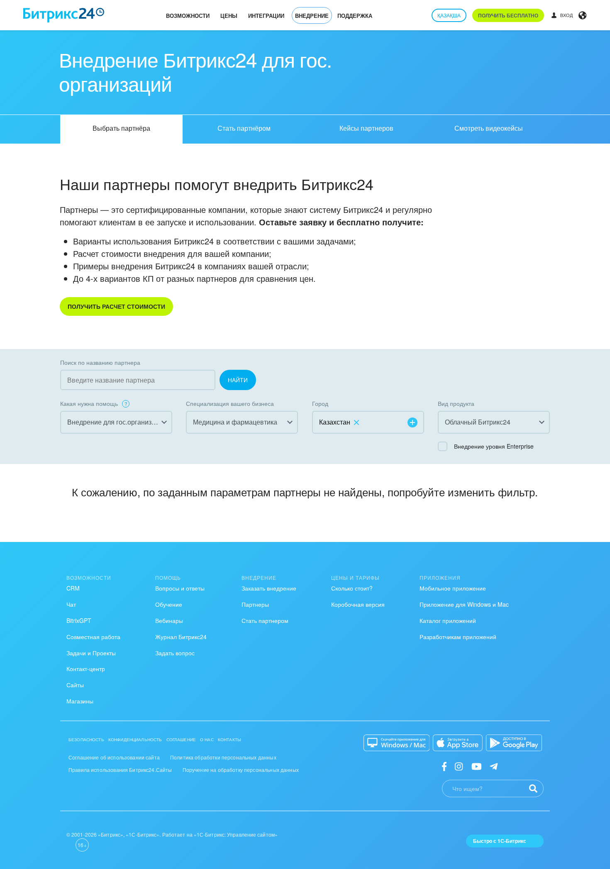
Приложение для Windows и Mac (464, 604)
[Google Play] (514, 743)
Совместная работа (93, 636)
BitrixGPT (78, 620)
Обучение (168, 604)
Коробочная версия (358, 604)
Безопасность (86, 739)
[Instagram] (459, 766)
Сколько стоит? (352, 588)
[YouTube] (476, 766)
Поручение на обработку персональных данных (241, 769)
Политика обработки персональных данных (223, 757)
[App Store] (458, 743)
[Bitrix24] (63, 15)
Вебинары (169, 620)
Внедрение (312, 16)
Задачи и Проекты (91, 653)
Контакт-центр (85, 668)
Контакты (229, 739)
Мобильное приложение (453, 588)
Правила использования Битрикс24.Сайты (120, 769)
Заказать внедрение (269, 588)
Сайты (75, 685)
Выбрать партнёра (121, 128)
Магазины (79, 701)
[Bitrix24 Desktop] (397, 743)
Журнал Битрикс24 (181, 636)
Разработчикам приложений (458, 636)
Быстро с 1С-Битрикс (499, 841)
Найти (238, 380)
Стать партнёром (244, 128)
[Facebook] (444, 766)
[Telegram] (494, 766)
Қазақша (449, 15)
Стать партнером (265, 620)
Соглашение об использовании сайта (114, 757)
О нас (207, 739)
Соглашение (181, 739)
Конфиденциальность (135, 739)
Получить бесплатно (508, 15)
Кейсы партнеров (366, 128)
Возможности (188, 16)
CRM (73, 588)
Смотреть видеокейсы (488, 128)
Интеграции (266, 16)
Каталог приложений (448, 620)
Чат (71, 604)
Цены (228, 16)
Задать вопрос (175, 653)
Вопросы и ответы (180, 588)
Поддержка (354, 16)
